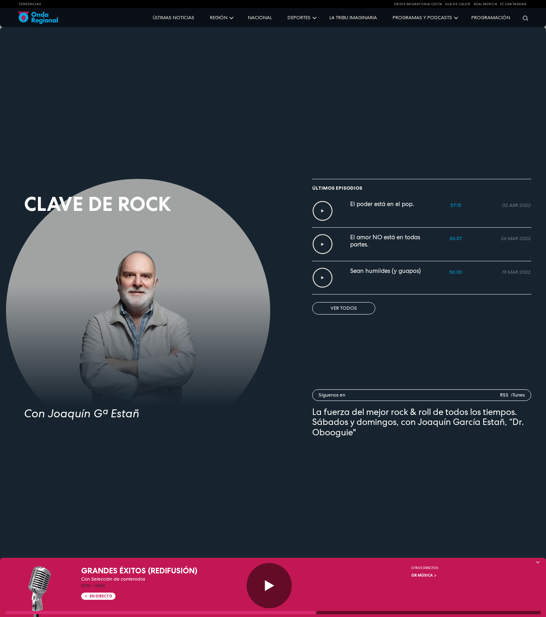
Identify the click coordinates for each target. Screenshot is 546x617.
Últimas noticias (173, 17)
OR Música (422, 575)
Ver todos (344, 308)
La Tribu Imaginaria (353, 17)
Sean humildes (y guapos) (385, 271)
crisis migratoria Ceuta (418, 4)
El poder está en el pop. (382, 204)
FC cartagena (513, 4)
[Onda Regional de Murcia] (38, 18)
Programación (490, 17)
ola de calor (457, 4)
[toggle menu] (232, 17)
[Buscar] (523, 17)
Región (218, 17)
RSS (504, 395)
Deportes (299, 17)
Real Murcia (485, 4)
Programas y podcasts (422, 17)
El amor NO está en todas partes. (385, 240)
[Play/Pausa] (269, 585)
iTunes (518, 395)
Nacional (260, 17)
